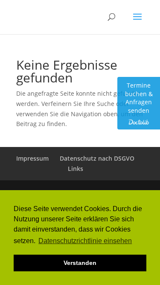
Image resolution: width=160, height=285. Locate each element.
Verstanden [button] (80, 262)
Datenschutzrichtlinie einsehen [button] (85, 240)
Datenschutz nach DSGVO (97, 158)
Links (75, 169)
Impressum (32, 158)
